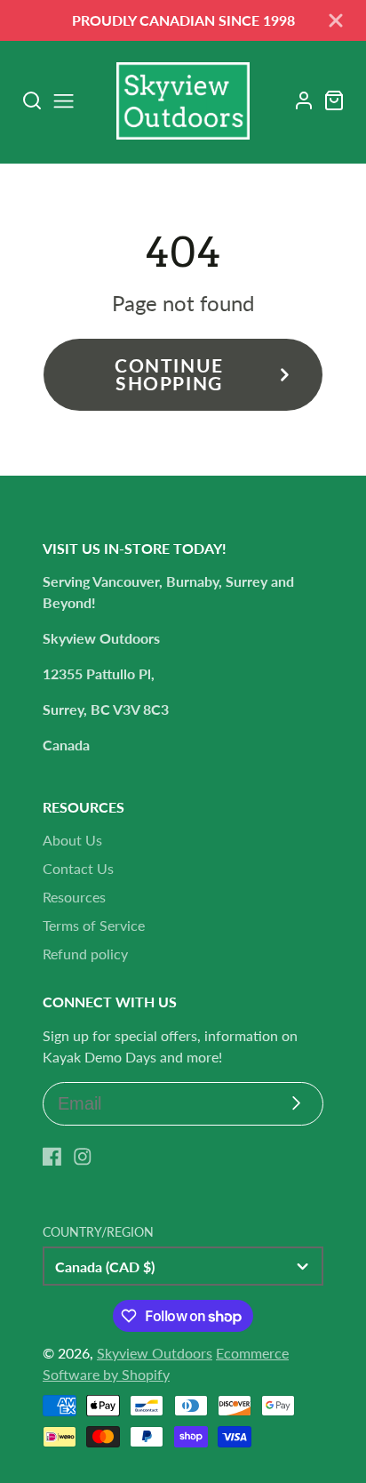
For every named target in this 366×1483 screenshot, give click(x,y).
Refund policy (85, 953)
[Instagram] (82, 1156)
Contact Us (78, 868)
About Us (72, 839)
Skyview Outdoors (154, 1352)
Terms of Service (94, 925)
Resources (74, 896)
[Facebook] (52, 1156)
